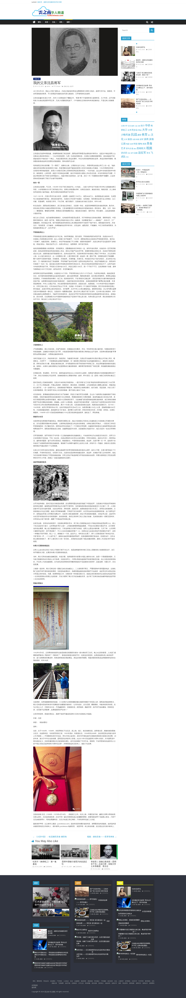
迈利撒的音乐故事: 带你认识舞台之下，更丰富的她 (144, 75)
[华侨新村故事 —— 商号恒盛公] (86, 899)
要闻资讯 (39, 981)
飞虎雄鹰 (61, 983)
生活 (46, 22)
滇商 (68, 22)
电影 (128, 144)
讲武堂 (124, 152)
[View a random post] (152, 22)
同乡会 (135, 129)
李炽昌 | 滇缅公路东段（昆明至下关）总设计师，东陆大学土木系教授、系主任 (103, 863)
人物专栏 (121, 981)
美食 (149, 143)
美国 (144, 144)
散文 (149, 135)
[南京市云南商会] (81, 930)
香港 (127, 157)
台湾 (129, 130)
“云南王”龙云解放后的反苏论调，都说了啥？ (144, 61)
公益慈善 (76, 981)
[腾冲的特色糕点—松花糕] (126, 954)
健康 (132, 126)
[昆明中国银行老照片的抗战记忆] (75, 846)
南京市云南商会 (93, 931)
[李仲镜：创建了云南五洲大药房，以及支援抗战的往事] (92, 937)
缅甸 (140, 143)
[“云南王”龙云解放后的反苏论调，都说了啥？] (128, 60)
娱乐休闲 (110, 981)
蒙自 (135, 148)
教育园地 (147, 981)
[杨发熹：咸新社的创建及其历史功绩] (128, 47)
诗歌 (129, 153)
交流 (129, 126)
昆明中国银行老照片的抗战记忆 (74, 862)
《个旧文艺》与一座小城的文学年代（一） (144, 101)
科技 (135, 143)
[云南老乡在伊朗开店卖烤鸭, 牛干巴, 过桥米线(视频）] (82, 909)
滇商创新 (131, 983)
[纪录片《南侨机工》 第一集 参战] (46, 846)
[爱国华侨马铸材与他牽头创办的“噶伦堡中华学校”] (50, 963)
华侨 (147, 125)
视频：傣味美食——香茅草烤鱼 (102, 836)
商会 (140, 130)
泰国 (137, 139)
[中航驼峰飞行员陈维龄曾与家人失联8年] (128, 192)
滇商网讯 (151, 983)
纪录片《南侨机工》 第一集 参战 (45, 862)
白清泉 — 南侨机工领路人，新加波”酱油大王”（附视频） (144, 207)
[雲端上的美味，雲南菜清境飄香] (128, 920)
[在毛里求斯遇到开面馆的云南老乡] (129, 910)
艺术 (123, 148)
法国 (134, 139)
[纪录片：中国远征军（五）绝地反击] (128, 169)
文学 (125, 139)
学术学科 (141, 981)
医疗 (143, 125)
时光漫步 (96, 981)
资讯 (39, 22)
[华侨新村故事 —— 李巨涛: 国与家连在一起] (90, 920)
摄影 (139, 134)
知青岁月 (114, 983)
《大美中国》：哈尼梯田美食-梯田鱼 (50, 836)
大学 (145, 129)
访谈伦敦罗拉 (41, 1)
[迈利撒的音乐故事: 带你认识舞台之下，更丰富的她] (128, 73)
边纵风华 (107, 983)
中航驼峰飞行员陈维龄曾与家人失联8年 (144, 194)
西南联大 (141, 148)
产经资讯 (59, 981)
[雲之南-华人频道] (34, 22)
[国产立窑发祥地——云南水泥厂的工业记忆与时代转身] (128, 87)
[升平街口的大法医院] (128, 181)
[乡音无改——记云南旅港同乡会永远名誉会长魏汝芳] (92, 950)
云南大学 (124, 126)
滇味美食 (90, 981)
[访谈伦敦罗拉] (124, 888)
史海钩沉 (74, 983)
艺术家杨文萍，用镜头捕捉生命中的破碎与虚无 (50, 903)
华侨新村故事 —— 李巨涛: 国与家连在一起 (93, 922)
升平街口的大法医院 (143, 182)
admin (48, 86)
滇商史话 (145, 983)
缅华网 (34, 987)
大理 (150, 129)
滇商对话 (138, 983)
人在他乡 (66, 981)
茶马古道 (129, 148)
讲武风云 (101, 983)
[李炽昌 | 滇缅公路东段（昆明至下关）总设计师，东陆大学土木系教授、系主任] (104, 846)
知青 (131, 144)
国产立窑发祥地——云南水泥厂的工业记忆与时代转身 (144, 89)
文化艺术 (38, 898)
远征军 (72, 86)
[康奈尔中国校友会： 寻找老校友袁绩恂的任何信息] (50, 952)
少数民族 (125, 134)
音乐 (148, 152)
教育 (144, 134)
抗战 (134, 134)
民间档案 (87, 983)
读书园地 (127, 981)
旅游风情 (83, 981)
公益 (136, 126)
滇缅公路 (37, 79)
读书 (132, 153)
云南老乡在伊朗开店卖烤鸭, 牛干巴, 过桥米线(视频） (99, 911)
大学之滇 (81, 983)
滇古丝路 (94, 983)
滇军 (141, 139)
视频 (149, 148)
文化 (53, 22)
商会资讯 (125, 983)
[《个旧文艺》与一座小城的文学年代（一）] (128, 100)
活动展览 (52, 981)
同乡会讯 (46, 981)
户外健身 (103, 981)
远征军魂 (67, 983)
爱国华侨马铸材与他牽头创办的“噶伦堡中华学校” (50, 965)
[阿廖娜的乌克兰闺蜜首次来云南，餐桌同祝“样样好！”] (134, 929)
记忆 (60, 22)
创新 (139, 126)
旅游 (130, 139)
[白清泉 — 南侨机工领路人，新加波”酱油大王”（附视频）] (128, 204)
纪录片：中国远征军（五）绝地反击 (143, 171)
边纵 (136, 152)
